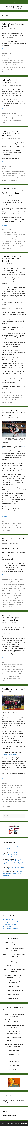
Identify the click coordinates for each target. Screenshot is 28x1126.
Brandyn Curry (6, 788)
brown (9, 115)
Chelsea (13, 788)
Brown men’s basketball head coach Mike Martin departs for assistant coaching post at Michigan (13, 848)
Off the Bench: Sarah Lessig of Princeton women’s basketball (12, 873)
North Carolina (15, 676)
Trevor (7, 69)
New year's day (20, 241)
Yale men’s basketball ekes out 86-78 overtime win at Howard (14, 258)
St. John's (20, 67)
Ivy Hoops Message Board (10, 922)
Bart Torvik (11, 169)
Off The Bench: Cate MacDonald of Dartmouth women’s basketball (12, 855)
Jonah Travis (10, 792)
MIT (16, 795)
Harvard (4, 582)
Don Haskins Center (17, 236)
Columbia (11, 579)
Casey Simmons (15, 232)
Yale (10, 53)
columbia (20, 584)
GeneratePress (23, 1123)
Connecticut (15, 115)
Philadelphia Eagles (20, 797)
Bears (5, 115)
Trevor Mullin (13, 246)
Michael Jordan (12, 600)
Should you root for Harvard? (13, 689)
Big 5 (12, 584)
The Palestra (13, 528)
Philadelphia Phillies (7, 799)
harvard (4, 118)
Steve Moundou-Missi (15, 801)
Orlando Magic (6, 602)
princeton (17, 602)
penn (22, 525)
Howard (11, 60)
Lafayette (5, 598)
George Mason (6, 790)
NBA (16, 175)
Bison (5, 56)
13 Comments (8, 806)
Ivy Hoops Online (14, 6)
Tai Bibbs (18, 604)
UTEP (6, 180)
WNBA (4, 607)
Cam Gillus (11, 56)
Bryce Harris (14, 395)
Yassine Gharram (7, 248)
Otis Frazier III (6, 243)
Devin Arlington (6, 236)
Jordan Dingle (11, 525)
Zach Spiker (20, 607)
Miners (14, 241)
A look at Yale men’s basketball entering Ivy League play (11, 133)
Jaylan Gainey (6, 593)
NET (19, 175)
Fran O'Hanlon (17, 588)
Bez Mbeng (7, 232)
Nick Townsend (13, 120)
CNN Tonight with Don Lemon (16, 667)
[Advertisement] (14, 895)
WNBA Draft (10, 607)
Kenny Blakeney (11, 595)
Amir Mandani (8, 664)
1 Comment (7, 72)
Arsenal (21, 785)
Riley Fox (20, 120)
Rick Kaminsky (12, 604)
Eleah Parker (10, 671)
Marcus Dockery (10, 400)
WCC (8, 804)
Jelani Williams (14, 593)
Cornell (16, 579)
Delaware (19, 171)
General (6, 53)
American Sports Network (11, 785)
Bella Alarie (7, 584)
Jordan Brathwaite (7, 65)
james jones (17, 60)
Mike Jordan (20, 600)
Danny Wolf (11, 397)
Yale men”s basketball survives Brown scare (10, 81)
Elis (23, 171)
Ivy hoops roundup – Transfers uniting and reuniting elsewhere (10, 617)
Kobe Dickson (20, 595)
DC (10, 58)
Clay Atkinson (12, 171)
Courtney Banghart (13, 669)
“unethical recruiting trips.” (9, 754)
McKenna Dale (6, 676)
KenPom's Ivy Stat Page (9, 924)
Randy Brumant (12, 678)
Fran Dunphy (9, 588)
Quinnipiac (5, 178)
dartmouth (5, 58)
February (13, 58)
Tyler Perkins (20, 528)
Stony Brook (20, 178)
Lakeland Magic (12, 598)
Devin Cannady (14, 586)
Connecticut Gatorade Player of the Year (13, 234)
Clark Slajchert (8, 523)
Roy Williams (17, 799)
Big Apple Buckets (8, 919)
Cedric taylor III (18, 56)
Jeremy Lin (11, 673)
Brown (6, 113)
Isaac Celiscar (21, 173)
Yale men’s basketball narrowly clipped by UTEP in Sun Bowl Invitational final (13, 190)
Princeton (13, 582)
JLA (24, 239)
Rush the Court (7, 926)
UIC (3, 180)
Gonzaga (13, 790)
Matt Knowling (19, 400)
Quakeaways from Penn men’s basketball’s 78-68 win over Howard (13, 412)
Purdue (23, 175)
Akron (5, 169)
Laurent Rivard (10, 795)
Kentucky (17, 792)
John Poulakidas (6, 241)
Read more (5, 49)
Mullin (15, 65)
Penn (5, 521)
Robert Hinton (13, 178)
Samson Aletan (13, 67)
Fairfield (4, 173)
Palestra (18, 525)
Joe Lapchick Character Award (14, 62)
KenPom (11, 175)
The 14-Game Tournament (10, 928)
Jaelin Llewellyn (19, 591)
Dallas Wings (5, 586)
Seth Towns (5, 402)
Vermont (11, 180)
